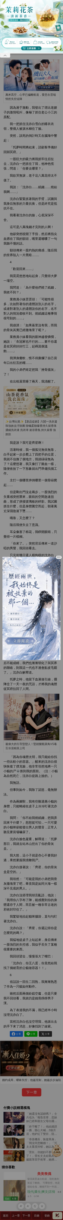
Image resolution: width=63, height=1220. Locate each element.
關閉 (59, 557)
